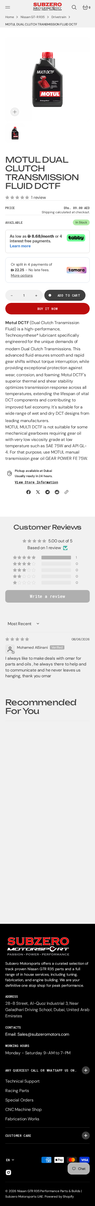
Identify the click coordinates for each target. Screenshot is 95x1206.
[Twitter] (38, 492)
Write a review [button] (47, 596)
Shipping (48, 212)
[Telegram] (47, 492)
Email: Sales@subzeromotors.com (37, 1034)
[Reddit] (57, 492)
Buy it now (47, 309)
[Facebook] (28, 492)
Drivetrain (58, 17)
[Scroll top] (88, 1200)
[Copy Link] (66, 492)
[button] (8, 7)
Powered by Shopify (59, 1196)
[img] (17, 639)
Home (9, 17)
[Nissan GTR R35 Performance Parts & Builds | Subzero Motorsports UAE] (47, 7)
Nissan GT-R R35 (33, 17)
